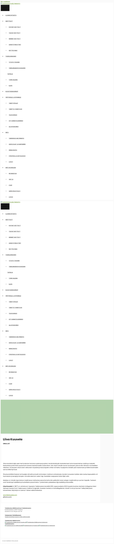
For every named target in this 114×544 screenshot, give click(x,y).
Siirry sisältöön (5, 2)
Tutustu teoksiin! (14, 62)
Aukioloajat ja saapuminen (17, 144)
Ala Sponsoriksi (13, 126)
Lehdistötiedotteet (15, 44)
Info (7, 132)
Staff (10, 185)
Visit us (11, 179)
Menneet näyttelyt (15, 39)
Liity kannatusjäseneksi (16, 121)
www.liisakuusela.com (10, 495)
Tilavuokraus (13, 115)
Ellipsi (10, 85)
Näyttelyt (9, 21)
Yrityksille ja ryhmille (13, 97)
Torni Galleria (13, 80)
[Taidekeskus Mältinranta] (10, 4)
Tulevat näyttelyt (14, 33)
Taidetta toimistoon (15, 109)
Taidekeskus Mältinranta (16, 138)
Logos (11, 197)
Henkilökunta (13, 150)
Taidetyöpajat (13, 103)
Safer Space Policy (14, 191)
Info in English (11, 168)
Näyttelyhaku (13, 50)
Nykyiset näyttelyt (15, 27)
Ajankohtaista (11, 15)
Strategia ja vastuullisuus (17, 156)
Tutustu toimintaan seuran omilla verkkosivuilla (17, 516)
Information (13, 173)
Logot (11, 162)
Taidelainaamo (11, 56)
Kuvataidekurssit (12, 91)
